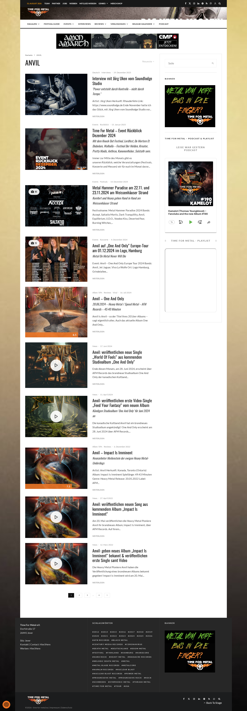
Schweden (100, 682)
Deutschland (120, 648)
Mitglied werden (87, 3)
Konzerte (104, 239)
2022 (114, 636)
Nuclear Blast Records (108, 674)
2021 (105, 636)
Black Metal (120, 640)
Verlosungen (118, 24)
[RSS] (207, 3)
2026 (150, 636)
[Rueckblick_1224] (56, 149)
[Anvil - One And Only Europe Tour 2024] (56, 259)
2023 (123, 636)
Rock (148, 678)
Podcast (164, 24)
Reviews (99, 24)
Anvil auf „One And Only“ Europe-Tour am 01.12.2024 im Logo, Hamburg (120, 248)
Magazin (32, 24)
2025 (141, 636)
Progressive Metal (105, 678)
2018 (141, 632)
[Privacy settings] (6, 704)
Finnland (113, 653)
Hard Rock (100, 657)
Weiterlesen (98, 116)
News (94, 346)
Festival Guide (52, 24)
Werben (73, 3)
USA (127, 686)
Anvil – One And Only (108, 298)
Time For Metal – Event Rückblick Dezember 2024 (117, 133)
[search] (212, 63)
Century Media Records (108, 644)
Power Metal (133, 674)
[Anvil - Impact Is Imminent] (56, 468)
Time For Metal (103, 686)
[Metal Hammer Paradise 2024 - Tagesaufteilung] (56, 206)
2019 (150, 632)
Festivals (104, 181)
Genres (102, 3)
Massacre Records (140, 657)
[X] (190, 3)
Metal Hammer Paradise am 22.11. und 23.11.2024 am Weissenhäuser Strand (120, 190)
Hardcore (143, 653)
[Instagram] (194, 3)
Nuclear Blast (126, 669)
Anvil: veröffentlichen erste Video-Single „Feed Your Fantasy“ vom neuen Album (122, 403)
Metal (126, 661)
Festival (99, 653)
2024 (132, 636)
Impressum (55, 707)
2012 (96, 632)
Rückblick (104, 124)
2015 (114, 632)
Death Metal (101, 648)
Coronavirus (134, 644)
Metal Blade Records (106, 665)
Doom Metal (139, 648)
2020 (96, 636)
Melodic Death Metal (106, 661)
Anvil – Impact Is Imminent (112, 452)
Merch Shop (116, 3)
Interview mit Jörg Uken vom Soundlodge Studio (122, 81)
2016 (123, 632)
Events (67, 24)
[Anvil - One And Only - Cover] (56, 312)
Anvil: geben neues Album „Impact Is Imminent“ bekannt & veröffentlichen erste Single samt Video (119, 555)
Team (47, 3)
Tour (119, 686)
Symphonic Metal (120, 682)
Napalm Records (104, 669)
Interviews (84, 24)
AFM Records (101, 640)
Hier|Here (45, 644)
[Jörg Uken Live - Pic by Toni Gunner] (56, 94)
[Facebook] (186, 3)
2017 (132, 632)
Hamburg (127, 653)
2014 (105, 632)
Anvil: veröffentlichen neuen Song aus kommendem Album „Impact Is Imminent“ (120, 509)
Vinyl (115, 292)
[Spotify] (202, 3)
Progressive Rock (131, 678)
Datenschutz (66, 707)
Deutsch (96, 72)
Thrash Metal (142, 682)
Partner (56, 3)
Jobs (65, 3)
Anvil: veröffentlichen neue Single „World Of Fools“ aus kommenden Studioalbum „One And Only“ (117, 357)
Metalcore (129, 665)
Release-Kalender (142, 24)
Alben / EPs (97, 292)
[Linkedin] (198, 3)
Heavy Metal (118, 657)
